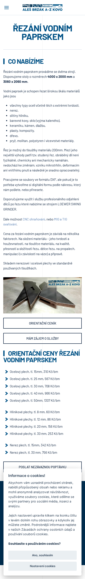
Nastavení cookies (42, 566)
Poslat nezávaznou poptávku (42, 467)
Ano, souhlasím (42, 555)
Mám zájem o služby (42, 338)
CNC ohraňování (34, 219)
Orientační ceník (42, 323)
